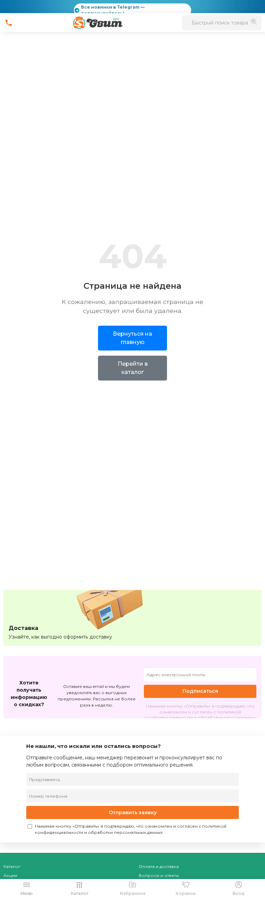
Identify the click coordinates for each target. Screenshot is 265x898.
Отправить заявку (133, 812)
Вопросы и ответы (159, 875)
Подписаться (200, 691)
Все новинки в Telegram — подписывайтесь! (113, 10)
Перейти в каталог (133, 368)
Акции (10, 875)
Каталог (12, 866)
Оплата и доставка (159, 866)
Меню (26, 893)
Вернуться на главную (132, 337)
